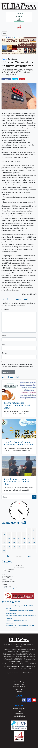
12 (14, 538)
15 (29, 538)
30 (34, 547)
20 (19, 542)
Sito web (5, 353)
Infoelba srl (28, 673)
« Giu (7, 556)
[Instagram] (29, 700)
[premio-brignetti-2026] (19, 46)
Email (4, 344)
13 (19, 538)
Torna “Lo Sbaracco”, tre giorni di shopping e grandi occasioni (18, 443)
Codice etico (19, 689)
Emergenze (19, 713)
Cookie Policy (19, 684)
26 (14, 547)
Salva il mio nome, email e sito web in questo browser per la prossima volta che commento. (17, 365)
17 (4, 542)
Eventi (19, 711)
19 (14, 542)
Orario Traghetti (19, 709)
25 (9, 547)
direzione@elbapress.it (27, 656)
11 (9, 538)
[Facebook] (24, 700)
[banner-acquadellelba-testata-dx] (19, 17)
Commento (6, 309)
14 (24, 538)
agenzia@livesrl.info (14, 666)
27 (19, 547)
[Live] (19, 725)
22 (29, 542)
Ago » (30, 556)
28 (24, 547)
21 (24, 542)
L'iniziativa (5, 59)
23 (34, 542)
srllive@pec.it (30, 666)
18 (9, 542)
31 (4, 551)
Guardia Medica (19, 716)
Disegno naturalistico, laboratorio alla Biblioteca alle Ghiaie (18, 405)
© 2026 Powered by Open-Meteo (10, 588)
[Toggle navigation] (4, 33)
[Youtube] (34, 700)
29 (29, 547)
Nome (4, 335)
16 (34, 538)
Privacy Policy (19, 682)
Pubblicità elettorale (19, 687)
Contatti (19, 692)
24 (4, 547)
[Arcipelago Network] (19, 736)
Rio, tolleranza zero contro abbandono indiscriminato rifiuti (16, 481)
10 (4, 538)
